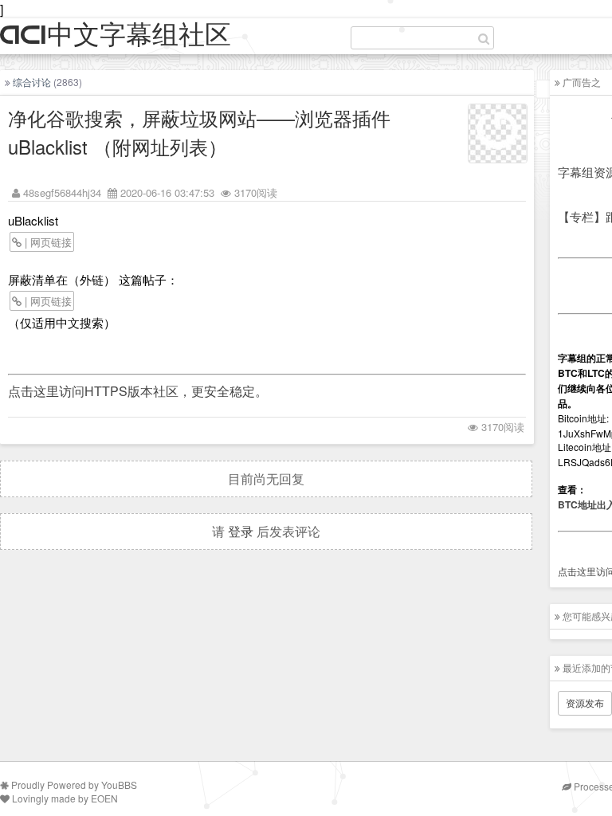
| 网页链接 (47, 241)
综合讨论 (32, 81)
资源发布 (585, 702)
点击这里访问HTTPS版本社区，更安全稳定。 (138, 391)
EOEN (104, 798)
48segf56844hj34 (62, 192)
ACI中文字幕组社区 (115, 35)
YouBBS (119, 784)
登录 (240, 531)
